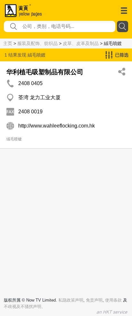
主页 (7, 43)
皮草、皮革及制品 (81, 43)
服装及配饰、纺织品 (37, 43)
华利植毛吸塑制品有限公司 (44, 71)
